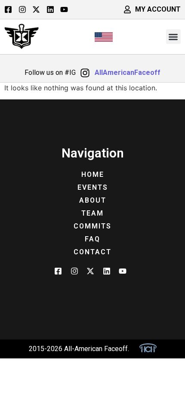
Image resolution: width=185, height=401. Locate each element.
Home (92, 174)
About (92, 200)
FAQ (92, 239)
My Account (158, 9)
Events (92, 187)
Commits (92, 226)
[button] (173, 36)
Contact (92, 252)
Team (92, 213)
